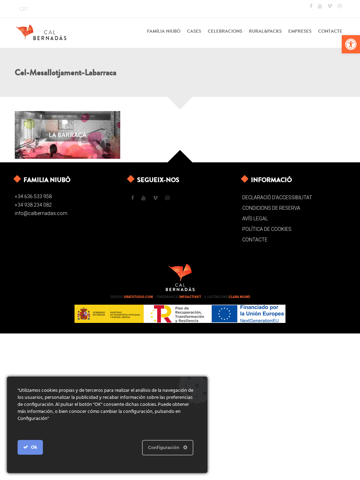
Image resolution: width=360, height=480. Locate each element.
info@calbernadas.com (41, 213)
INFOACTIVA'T (190, 297)
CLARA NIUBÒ (239, 297)
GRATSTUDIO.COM (138, 297)
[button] (351, 44)
